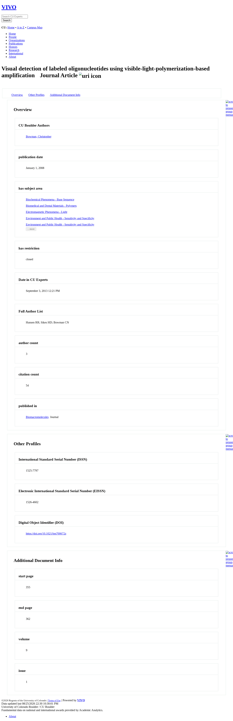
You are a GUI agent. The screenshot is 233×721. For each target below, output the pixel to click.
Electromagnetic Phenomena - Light (46, 211)
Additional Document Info (65, 94)
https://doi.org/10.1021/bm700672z (46, 533)
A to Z (20, 27)
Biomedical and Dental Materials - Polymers (51, 205)
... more (31, 229)
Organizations (17, 40)
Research (14, 50)
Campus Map (34, 27)
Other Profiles (36, 94)
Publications (16, 43)
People (13, 37)
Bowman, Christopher (38, 136)
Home (11, 27)
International (16, 53)
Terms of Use (54, 700)
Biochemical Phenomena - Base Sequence (50, 199)
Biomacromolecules (37, 417)
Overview (17, 94)
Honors (13, 46)
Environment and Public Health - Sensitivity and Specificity (60, 218)
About (12, 56)
